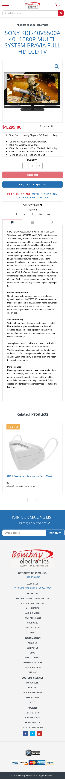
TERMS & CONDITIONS (32, 727)
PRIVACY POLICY (32, 722)
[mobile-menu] (5, 6)
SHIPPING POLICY (33, 712)
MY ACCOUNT (32, 682)
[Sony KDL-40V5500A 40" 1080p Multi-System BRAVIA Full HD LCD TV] (56, 65)
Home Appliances (32, 618)
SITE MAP (32, 672)
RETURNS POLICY (32, 717)
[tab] (12, 222)
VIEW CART (33, 687)
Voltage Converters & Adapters (32, 598)
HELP (32, 702)
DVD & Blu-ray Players (32, 603)
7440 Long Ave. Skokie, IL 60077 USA (32, 587)
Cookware (32, 622)
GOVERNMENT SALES (32, 662)
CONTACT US (32, 648)
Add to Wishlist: (31, 204)
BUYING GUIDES (32, 657)
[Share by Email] (48, 214)
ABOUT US (32, 643)
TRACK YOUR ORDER (32, 692)
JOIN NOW (55, 532)
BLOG (32, 652)
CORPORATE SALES (32, 667)
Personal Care (32, 627)
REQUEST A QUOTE (32, 184)
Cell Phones (32, 608)
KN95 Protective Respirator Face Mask (29, 476)
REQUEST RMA (32, 697)
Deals (32, 632)
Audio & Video (32, 613)
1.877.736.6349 (32, 577)
